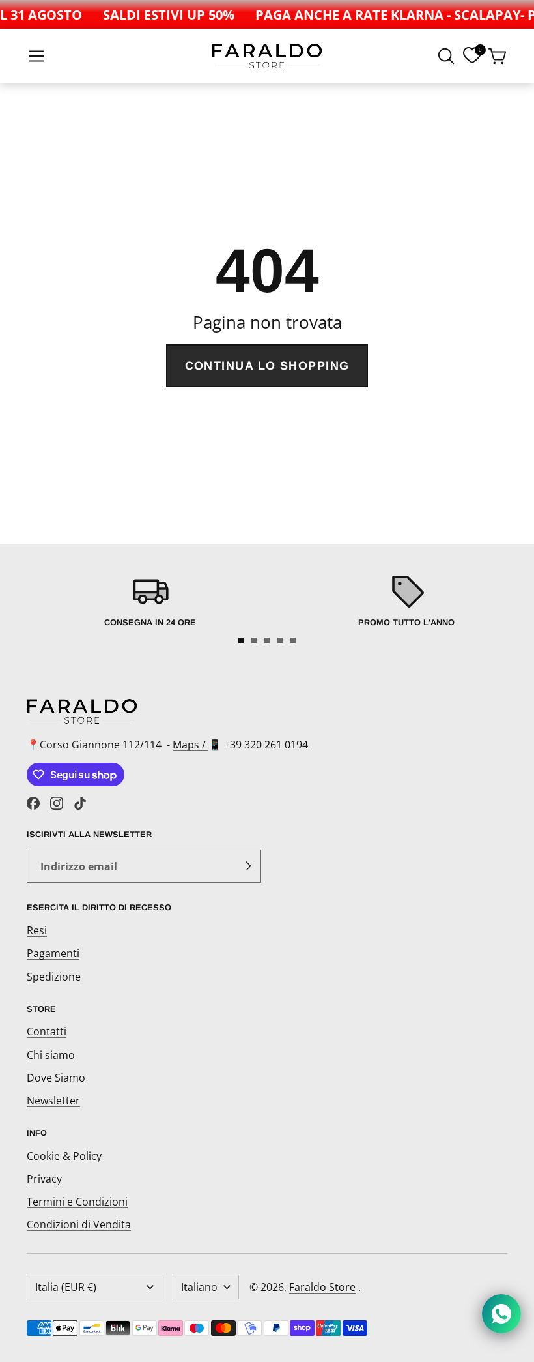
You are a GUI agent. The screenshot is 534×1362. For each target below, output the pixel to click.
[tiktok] (80, 803)
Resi (37, 930)
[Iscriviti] (248, 866)
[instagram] (56, 803)
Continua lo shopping (267, 365)
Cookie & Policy (64, 1156)
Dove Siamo (56, 1078)
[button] (36, 56)
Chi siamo (51, 1055)
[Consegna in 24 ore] (150, 599)
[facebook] (33, 803)
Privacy (44, 1179)
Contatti (46, 1031)
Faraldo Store (322, 1287)
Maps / (190, 744)
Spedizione (54, 977)
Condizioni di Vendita (79, 1224)
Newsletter (53, 1100)
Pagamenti (53, 953)
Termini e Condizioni (77, 1201)
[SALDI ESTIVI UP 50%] (164, 14)
